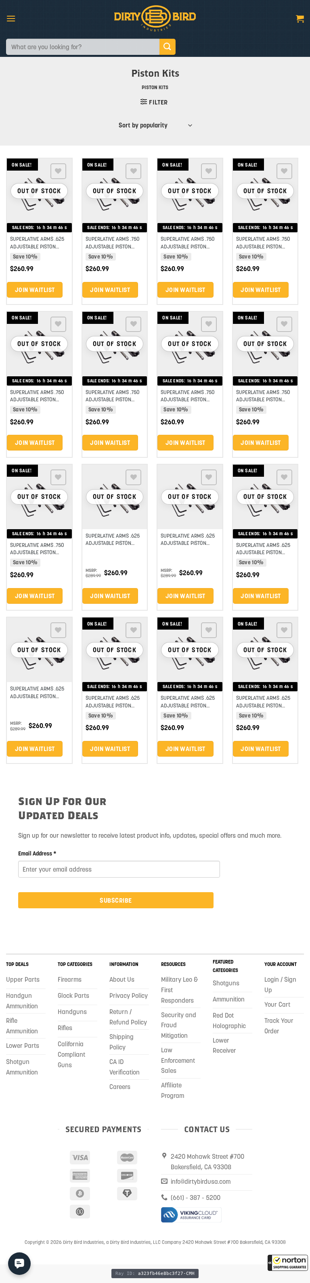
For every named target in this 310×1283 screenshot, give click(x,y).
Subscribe (116, 900)
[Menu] (11, 18)
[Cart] (300, 18)
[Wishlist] (58, 171)
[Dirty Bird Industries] (155, 18)
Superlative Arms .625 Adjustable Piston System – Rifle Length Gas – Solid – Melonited (114, 546)
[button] (288, 1263)
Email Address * (37, 853)
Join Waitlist (35, 290)
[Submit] (167, 46)
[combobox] (82, 47)
